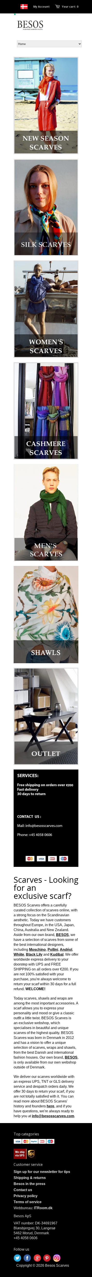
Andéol (66, 949)
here (50, 1106)
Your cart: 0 (70, 7)
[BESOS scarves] (46, 818)
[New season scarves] (46, 105)
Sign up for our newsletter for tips (42, 1172)
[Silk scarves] (46, 207)
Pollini (53, 949)
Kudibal (56, 954)
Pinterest (47, 1258)
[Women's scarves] (46, 309)
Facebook (27, 1258)
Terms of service (28, 1202)
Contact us (23, 1190)
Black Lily (34, 954)
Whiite (19, 954)
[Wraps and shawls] (46, 614)
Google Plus (37, 1258)
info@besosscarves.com (53, 1116)
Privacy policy (26, 1196)
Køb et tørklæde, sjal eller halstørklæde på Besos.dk (24, 6)
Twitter (17, 1258)
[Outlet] (46, 716)
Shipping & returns (30, 1178)
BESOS (62, 935)
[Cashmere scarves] (46, 411)
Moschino (37, 949)
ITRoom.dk (43, 1208)
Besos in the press (29, 1184)
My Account (41, 7)
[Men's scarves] (46, 512)
